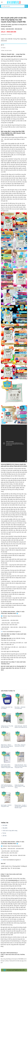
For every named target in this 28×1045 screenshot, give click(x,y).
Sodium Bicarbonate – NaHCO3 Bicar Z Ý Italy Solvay (20, 786)
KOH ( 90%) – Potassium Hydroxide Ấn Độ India (20, 745)
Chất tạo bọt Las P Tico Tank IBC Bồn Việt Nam (7, 726)
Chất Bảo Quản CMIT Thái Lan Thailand (6, 708)
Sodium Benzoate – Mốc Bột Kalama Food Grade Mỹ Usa (21, 726)
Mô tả (2, 45)
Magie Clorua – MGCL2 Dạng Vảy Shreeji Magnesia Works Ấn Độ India (7, 746)
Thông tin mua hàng (6, 50)
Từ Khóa (3, 47)
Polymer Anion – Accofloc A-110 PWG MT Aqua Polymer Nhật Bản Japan (21, 806)
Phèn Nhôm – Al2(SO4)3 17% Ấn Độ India (20, 708)
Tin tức (4, 833)
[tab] (14, 45)
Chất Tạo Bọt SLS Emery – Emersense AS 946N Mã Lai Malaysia (7, 786)
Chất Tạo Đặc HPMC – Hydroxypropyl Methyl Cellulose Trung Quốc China (7, 766)
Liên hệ (4, 835)
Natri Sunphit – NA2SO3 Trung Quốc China (6, 806)
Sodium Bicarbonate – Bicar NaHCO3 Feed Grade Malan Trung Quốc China (21, 766)
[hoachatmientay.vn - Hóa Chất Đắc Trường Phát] (14, 2)
